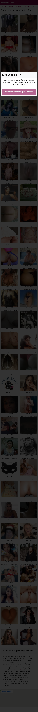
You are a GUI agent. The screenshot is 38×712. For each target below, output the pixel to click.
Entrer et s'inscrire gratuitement (19, 92)
